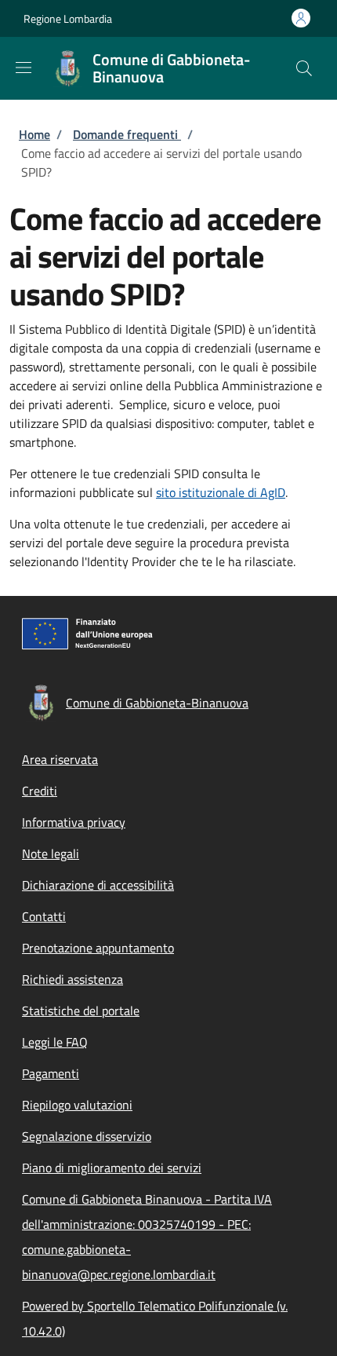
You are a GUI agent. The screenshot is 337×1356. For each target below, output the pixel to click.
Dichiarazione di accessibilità (98, 884)
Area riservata (60, 759)
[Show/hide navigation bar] (23, 67)
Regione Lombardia (68, 18)
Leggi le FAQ (55, 1042)
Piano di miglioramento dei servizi (111, 1167)
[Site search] (304, 68)
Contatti (44, 916)
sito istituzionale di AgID (220, 492)
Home (34, 134)
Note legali (50, 853)
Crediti (39, 790)
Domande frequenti (127, 134)
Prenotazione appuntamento (98, 947)
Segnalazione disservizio (86, 1136)
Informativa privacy (73, 822)
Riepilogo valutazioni (77, 1104)
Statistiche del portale (81, 1010)
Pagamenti (50, 1073)
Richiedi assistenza (72, 979)
